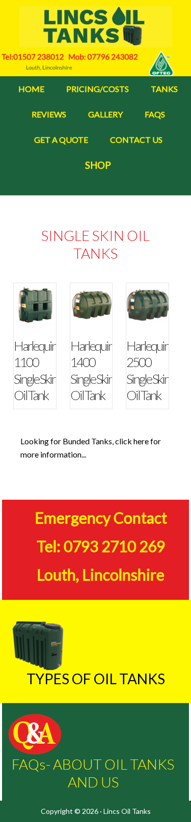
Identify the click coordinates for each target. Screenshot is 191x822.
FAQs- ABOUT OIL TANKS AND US (93, 772)
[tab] (48, 345)
